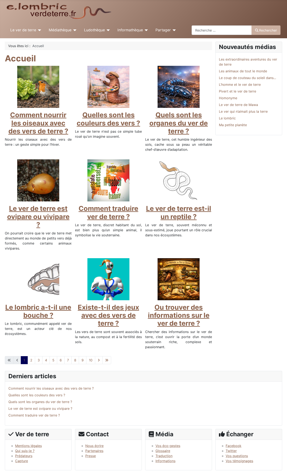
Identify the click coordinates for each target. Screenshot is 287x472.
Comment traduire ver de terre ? (108, 212)
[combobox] (222, 30)
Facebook (233, 446)
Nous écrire (94, 446)
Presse (90, 456)
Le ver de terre (23, 30)
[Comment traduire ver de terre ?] (108, 180)
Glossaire (162, 451)
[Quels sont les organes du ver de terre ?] (179, 87)
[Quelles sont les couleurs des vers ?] (108, 87)
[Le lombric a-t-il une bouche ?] (38, 279)
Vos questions (237, 456)
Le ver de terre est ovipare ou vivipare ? (38, 216)
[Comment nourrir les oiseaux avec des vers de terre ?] (38, 87)
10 (90, 360)
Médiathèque (60, 30)
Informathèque (130, 30)
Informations (165, 461)
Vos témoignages (239, 461)
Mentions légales (28, 446)
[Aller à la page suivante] (99, 360)
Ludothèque (94, 30)
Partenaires (94, 451)
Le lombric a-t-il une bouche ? (38, 311)
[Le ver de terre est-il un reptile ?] (179, 180)
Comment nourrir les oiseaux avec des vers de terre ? (38, 123)
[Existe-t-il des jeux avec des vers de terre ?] (108, 279)
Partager (163, 30)
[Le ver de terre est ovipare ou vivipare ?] (38, 180)
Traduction (163, 456)
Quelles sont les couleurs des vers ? (108, 119)
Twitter (231, 451)
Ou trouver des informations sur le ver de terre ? (178, 315)
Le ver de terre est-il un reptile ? (178, 212)
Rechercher (268, 30)
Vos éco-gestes (167, 446)
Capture (21, 461)
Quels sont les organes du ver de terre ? (178, 123)
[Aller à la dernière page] (106, 360)
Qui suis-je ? (24, 451)
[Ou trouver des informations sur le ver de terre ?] (179, 279)
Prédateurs (23, 456)
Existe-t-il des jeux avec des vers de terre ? (108, 315)
